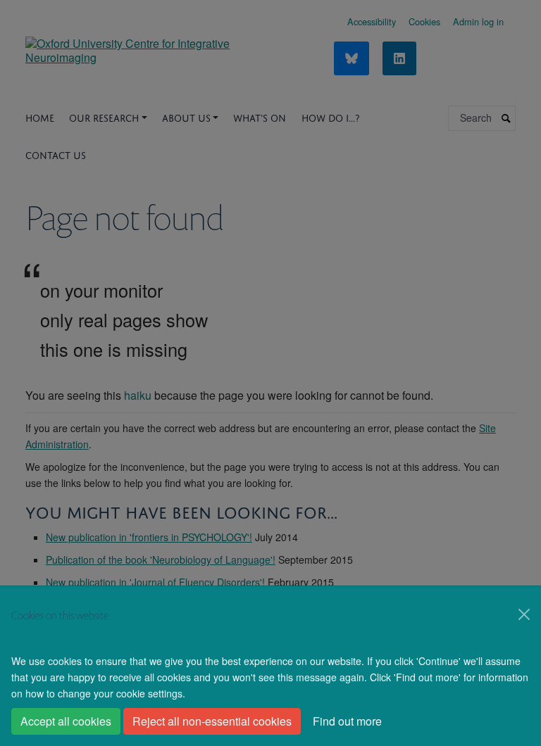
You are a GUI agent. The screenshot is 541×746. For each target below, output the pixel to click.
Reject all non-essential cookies (212, 721)
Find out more (347, 721)
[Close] (524, 614)
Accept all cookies (65, 721)
